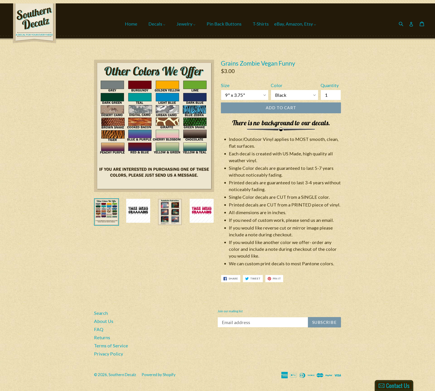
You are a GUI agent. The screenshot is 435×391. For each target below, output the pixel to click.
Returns (102, 337)
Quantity (330, 85)
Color (277, 85)
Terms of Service (111, 345)
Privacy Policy (108, 353)
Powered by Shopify (159, 374)
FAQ (98, 329)
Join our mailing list (230, 311)
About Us (103, 321)
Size (225, 85)
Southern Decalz (122, 374)
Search (101, 313)
